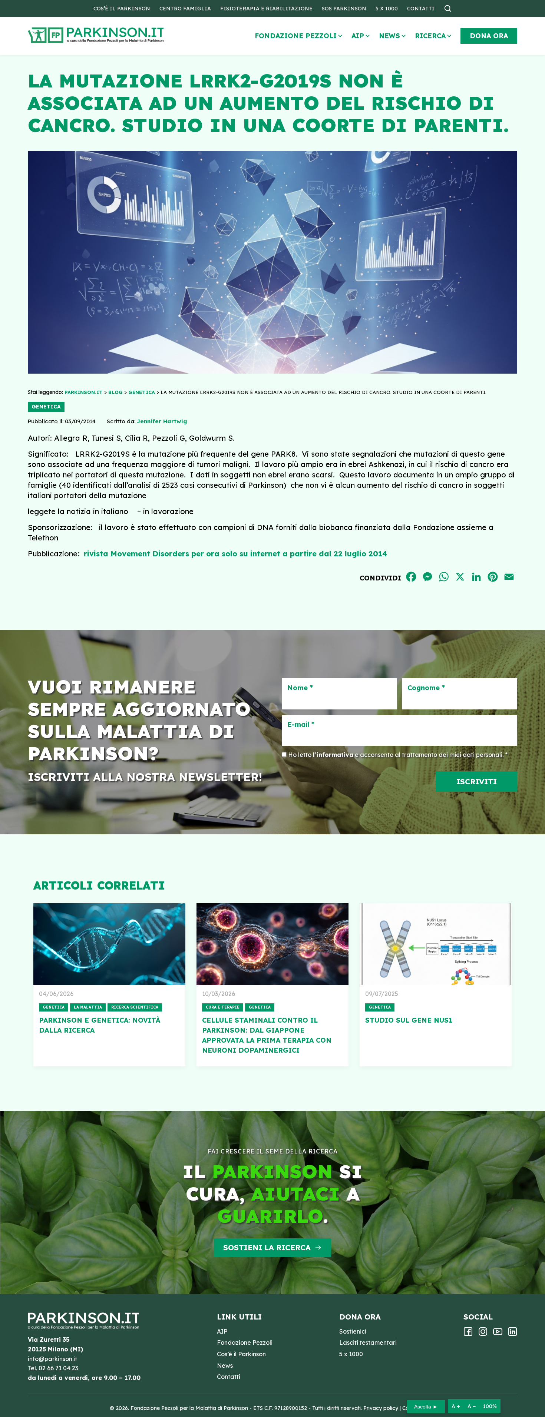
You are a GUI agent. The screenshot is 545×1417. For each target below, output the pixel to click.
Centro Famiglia (185, 8)
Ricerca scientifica (134, 1007)
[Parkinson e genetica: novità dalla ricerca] (109, 944)
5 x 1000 (387, 8)
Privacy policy (380, 1408)
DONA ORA (489, 36)
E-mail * (300, 725)
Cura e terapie (223, 1007)
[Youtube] (497, 1334)
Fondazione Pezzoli (296, 36)
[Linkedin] (512, 1334)
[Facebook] (468, 1334)
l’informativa (333, 754)
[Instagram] (483, 1334)
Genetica (46, 406)
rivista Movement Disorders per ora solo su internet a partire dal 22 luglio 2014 (235, 553)
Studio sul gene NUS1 (408, 1020)
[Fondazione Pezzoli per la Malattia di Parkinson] (117, 35)
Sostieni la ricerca (267, 1247)
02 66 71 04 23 (58, 1368)
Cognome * (426, 688)
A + (456, 1406)
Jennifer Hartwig (162, 421)
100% (490, 1406)
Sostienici (352, 1331)
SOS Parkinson (344, 8)
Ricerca (430, 36)
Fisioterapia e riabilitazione (266, 8)
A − (472, 1406)
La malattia (88, 1007)
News (389, 36)
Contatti (421, 8)
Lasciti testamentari (368, 1342)
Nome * (300, 688)
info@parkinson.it (52, 1359)
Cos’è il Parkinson (121, 8)
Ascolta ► (426, 1407)
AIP (357, 36)
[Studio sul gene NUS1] (436, 944)
